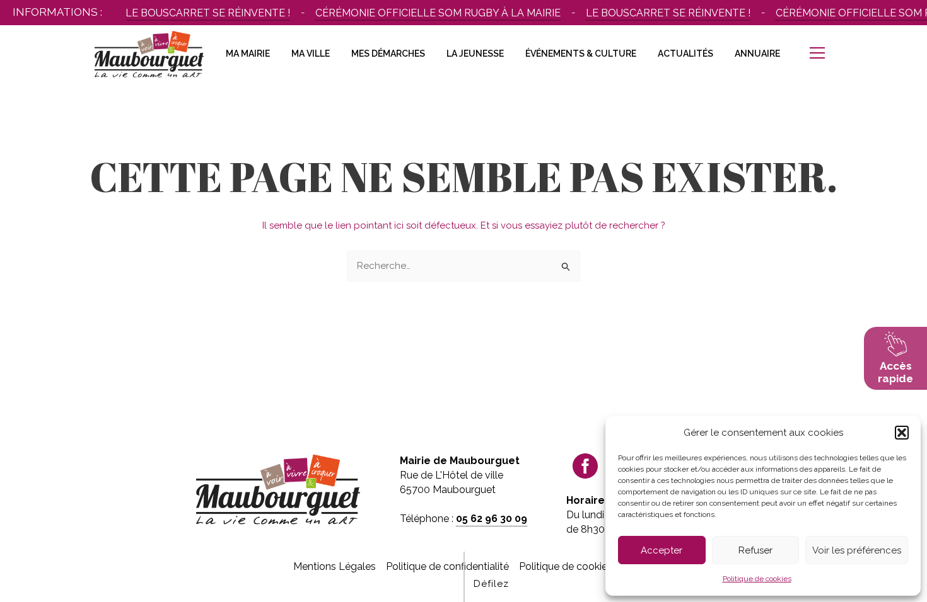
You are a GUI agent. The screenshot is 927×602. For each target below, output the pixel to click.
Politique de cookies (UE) (576, 566)
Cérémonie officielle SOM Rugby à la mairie (433, 13)
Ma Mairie (248, 53)
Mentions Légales (334, 566)
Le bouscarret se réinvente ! (202, 13)
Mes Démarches (388, 53)
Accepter (661, 550)
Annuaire (757, 53)
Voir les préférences (856, 550)
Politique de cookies (757, 578)
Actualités (685, 53)
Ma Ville (310, 53)
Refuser (755, 550)
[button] (901, 432)
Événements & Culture (580, 53)
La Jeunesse (475, 53)
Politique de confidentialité (447, 566)
